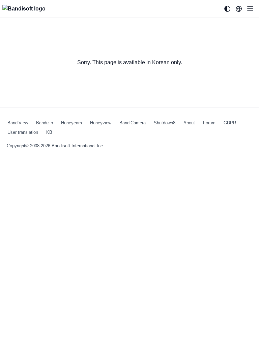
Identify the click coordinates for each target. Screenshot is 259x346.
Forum (209, 122)
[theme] (227, 8)
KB (49, 132)
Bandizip (44, 122)
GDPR (230, 122)
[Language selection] (238, 8)
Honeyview (100, 122)
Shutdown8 (164, 122)
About (189, 122)
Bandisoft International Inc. (78, 145)
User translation (22, 132)
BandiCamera (132, 122)
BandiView (17, 122)
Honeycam (71, 122)
